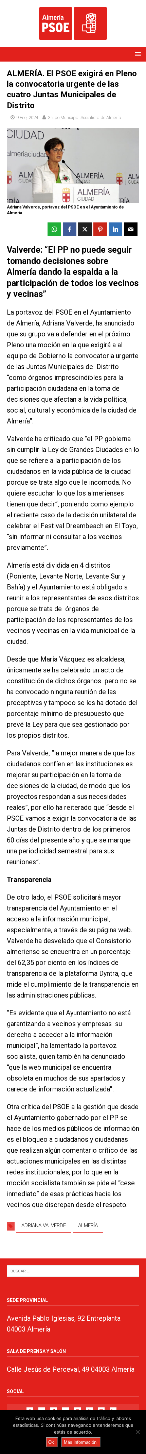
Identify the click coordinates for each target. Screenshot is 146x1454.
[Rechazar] (137, 1431)
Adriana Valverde (43, 1225)
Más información (80, 1442)
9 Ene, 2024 (27, 117)
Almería (88, 1225)
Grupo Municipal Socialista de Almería (84, 117)
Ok (51, 1442)
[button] (136, 54)
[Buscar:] (73, 1270)
